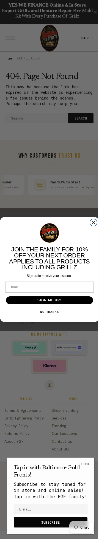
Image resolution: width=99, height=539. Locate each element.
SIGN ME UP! (47, 300)
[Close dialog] (91, 222)
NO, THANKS (47, 312)
